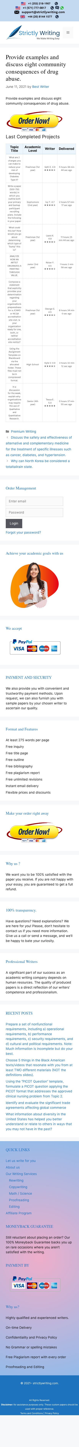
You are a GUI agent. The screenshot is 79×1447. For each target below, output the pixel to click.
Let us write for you (21, 1161)
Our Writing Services (21, 1174)
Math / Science (20, 1193)
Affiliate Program (19, 1213)
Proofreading (19, 1200)
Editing (14, 1207)
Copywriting (18, 1187)
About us (13, 1167)
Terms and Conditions (31, 1413)
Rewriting (16, 1180)
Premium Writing (23, 431)
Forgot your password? (23, 532)
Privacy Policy (52, 1413)
